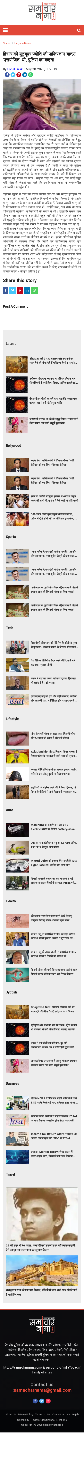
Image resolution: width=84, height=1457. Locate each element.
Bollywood (13, 445)
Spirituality (23, 1419)
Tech (9, 628)
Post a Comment (15, 306)
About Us (10, 1414)
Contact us (58, 1414)
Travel (10, 1174)
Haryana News (22, 43)
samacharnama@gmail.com (42, 1387)
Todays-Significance (43, 1419)
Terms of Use (42, 1414)
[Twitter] (41, 1401)
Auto (9, 810)
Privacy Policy (25, 1414)
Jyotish (11, 992)
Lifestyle (12, 719)
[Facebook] (35, 1401)
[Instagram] (48, 1401)
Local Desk (15, 69)
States (6, 43)
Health (11, 901)
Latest (11, 344)
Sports (11, 537)
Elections (61, 1419)
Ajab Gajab (72, 1414)
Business (12, 1083)
